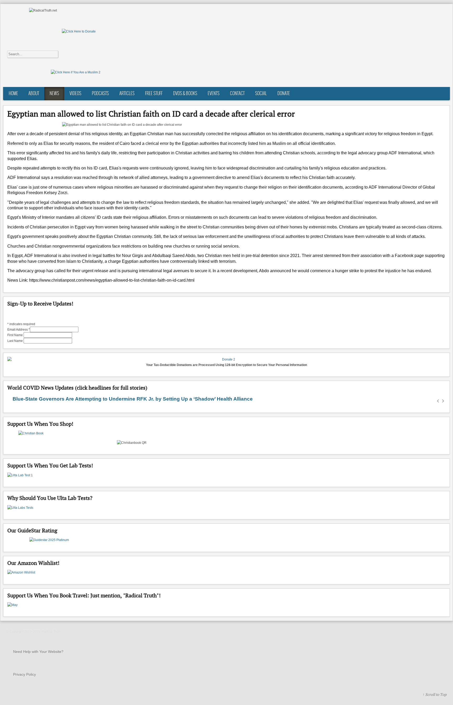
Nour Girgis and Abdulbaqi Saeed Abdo (158, 255)
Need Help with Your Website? (38, 651)
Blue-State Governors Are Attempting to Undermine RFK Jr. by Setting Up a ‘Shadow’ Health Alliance (133, 399)
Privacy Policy (24, 674)
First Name (15, 335)
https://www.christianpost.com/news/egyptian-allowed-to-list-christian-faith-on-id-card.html (112, 280)
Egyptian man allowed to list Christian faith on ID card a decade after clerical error (151, 113)
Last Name (15, 341)
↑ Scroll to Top (434, 694)
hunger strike (347, 271)
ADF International (405, 153)
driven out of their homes (279, 227)
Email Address (18, 329)
